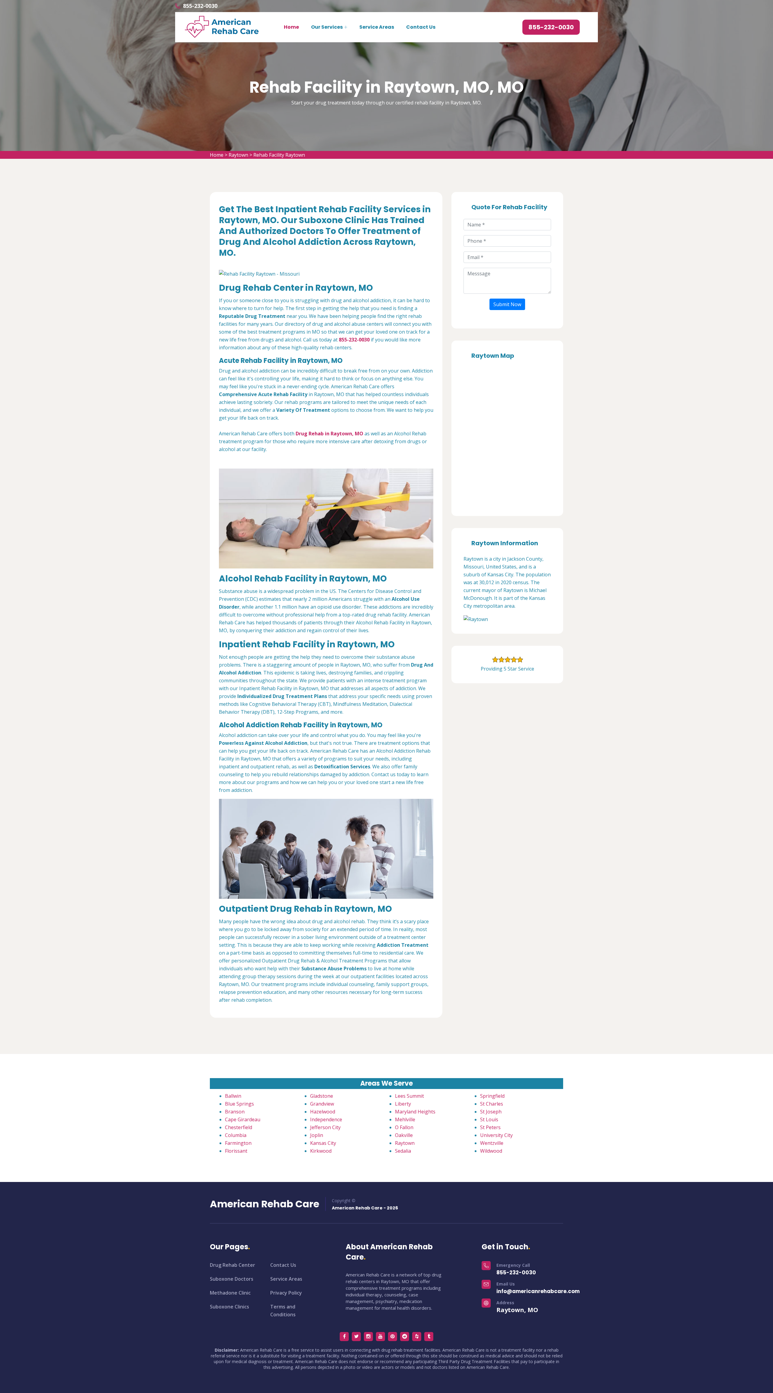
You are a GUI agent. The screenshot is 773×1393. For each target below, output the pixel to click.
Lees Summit (409, 1096)
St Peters (490, 1127)
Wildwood (491, 1151)
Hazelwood (322, 1111)
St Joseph (491, 1111)
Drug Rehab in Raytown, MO (329, 433)
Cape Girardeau (242, 1119)
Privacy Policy (286, 1292)
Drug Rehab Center (232, 1265)
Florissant (236, 1151)
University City (496, 1135)
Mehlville (405, 1119)
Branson (235, 1111)
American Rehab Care (264, 1204)
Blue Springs (239, 1103)
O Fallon (404, 1127)
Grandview (322, 1103)
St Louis (489, 1119)
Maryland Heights (415, 1111)
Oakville (404, 1135)
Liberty (403, 1103)
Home (291, 27)
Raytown (238, 155)
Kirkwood (321, 1151)
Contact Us (420, 27)
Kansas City (323, 1143)
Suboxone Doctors (231, 1279)
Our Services (327, 27)
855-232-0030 (200, 5)
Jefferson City (325, 1127)
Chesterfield (238, 1127)
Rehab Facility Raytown (279, 155)
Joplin (316, 1135)
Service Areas (376, 27)
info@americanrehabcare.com (538, 1291)
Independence (326, 1119)
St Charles (491, 1103)
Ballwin (233, 1096)
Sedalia (403, 1151)
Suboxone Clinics (229, 1306)
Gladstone (321, 1096)
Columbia (235, 1135)
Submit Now (507, 304)
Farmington (238, 1143)
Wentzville (491, 1143)
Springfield (492, 1096)
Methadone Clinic (230, 1292)
